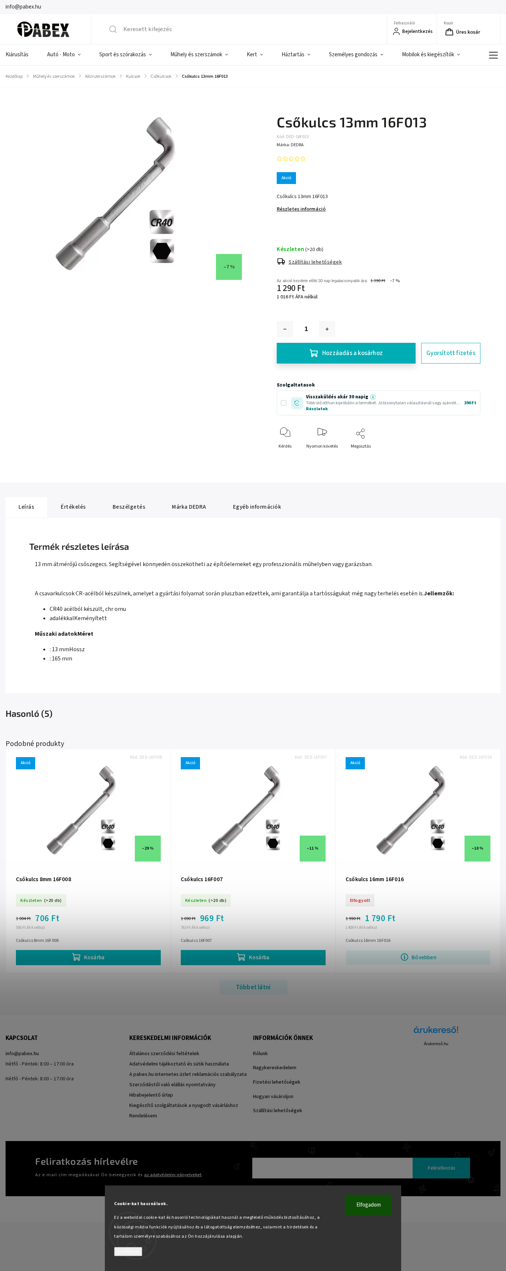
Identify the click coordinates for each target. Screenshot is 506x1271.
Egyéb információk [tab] (257, 507)
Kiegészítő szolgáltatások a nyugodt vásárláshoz (183, 1105)
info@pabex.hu (22, 1053)
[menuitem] (22, 54)
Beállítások (128, 1251)
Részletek (317, 409)
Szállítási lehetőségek (315, 262)
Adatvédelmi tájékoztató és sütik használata (179, 1064)
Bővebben (424, 957)
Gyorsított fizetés (450, 353)
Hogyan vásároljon (273, 1096)
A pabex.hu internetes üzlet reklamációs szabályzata (188, 1074)
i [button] (372, 397)
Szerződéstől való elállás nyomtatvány (172, 1084)
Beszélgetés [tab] (129, 507)
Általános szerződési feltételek (164, 1053)
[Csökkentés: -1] (285, 329)
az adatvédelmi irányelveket (173, 1174)
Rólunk (260, 1053)
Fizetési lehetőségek (276, 1082)
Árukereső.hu (436, 1043)
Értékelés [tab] (73, 507)
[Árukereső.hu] (436, 1033)
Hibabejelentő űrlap (151, 1095)
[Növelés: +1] (327, 329)
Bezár (468, 458)
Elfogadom (368, 1205)
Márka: (290, 145)
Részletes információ (301, 209)
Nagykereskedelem (274, 1067)
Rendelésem (143, 1116)
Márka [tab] (189, 507)
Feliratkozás (441, 1168)
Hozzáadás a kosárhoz (352, 353)
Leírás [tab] (26, 507)
